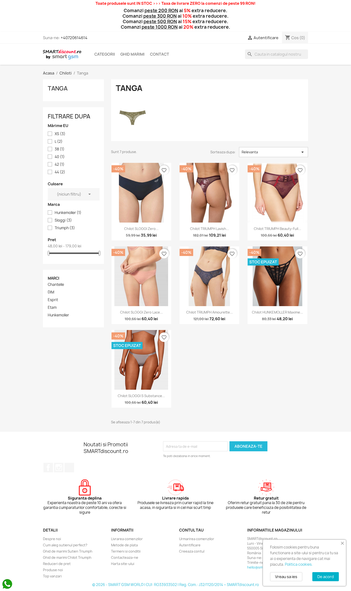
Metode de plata (124, 545)
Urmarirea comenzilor (196, 539)
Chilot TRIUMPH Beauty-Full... (277, 228)
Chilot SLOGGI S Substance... (141, 396)
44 (60, 172)
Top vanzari (52, 576)
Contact (159, 54)
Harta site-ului (122, 563)
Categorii (104, 54)
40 (60, 156)
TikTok (69, 467)
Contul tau (191, 530)
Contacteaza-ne (124, 557)
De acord (325, 576)
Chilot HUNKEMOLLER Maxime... (277, 312)
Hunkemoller (68, 212)
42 (59, 164)
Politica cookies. (299, 564)
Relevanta (273, 152)
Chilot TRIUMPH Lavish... (209, 228)
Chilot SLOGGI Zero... (141, 228)
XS (60, 134)
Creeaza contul (191, 551)
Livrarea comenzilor (127, 539)
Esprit (53, 300)
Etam (52, 307)
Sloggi (63, 220)
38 (59, 149)
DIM (51, 292)
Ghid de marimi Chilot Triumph (67, 557)
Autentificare (190, 545)
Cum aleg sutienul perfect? (65, 545)
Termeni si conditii (125, 551)
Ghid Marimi (132, 54)
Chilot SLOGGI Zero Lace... (141, 312)
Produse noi (53, 570)
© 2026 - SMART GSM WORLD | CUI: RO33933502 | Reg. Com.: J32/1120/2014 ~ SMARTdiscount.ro (175, 584)
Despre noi (52, 539)
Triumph (65, 228)
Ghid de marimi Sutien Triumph (67, 551)
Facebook (48, 467)
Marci (53, 278)
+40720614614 (74, 37)
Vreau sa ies (286, 576)
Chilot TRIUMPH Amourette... (209, 312)
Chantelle (56, 284)
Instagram (59, 467)
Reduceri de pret (57, 563)
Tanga (58, 88)
